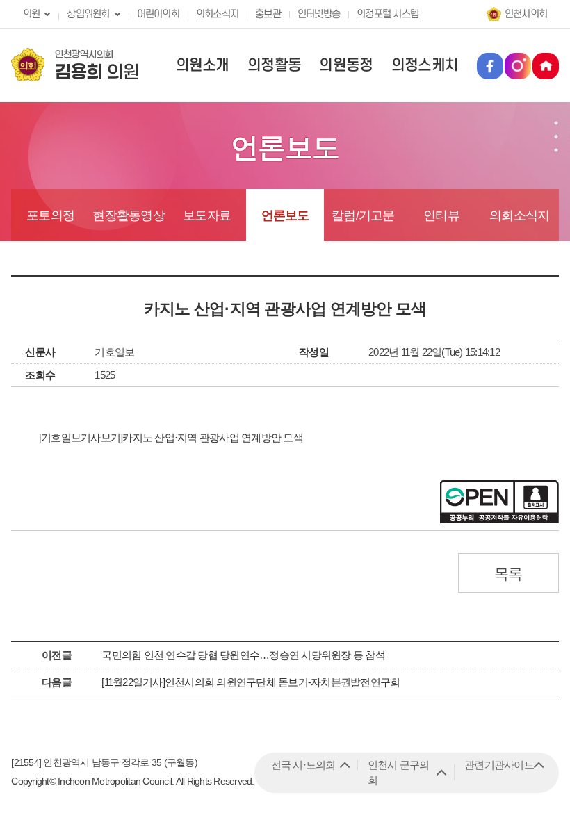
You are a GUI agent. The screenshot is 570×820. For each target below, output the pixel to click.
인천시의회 (526, 14)
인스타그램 (518, 66)
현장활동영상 (128, 215)
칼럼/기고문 (363, 215)
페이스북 (490, 66)
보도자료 (207, 215)
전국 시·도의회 (303, 765)
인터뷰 (441, 215)
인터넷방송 (319, 14)
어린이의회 (158, 14)
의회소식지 (217, 14)
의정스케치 (424, 65)
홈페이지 (545, 66)
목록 (508, 574)
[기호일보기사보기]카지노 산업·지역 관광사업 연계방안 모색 (171, 437)
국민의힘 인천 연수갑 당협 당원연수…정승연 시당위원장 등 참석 (243, 655)
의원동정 (346, 65)
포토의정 (50, 215)
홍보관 (268, 14)
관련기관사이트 (499, 765)
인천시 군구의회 (399, 772)
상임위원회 (88, 14)
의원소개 (202, 65)
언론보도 (285, 215)
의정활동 (274, 65)
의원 (31, 14)
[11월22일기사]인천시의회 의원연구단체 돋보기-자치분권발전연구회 (250, 682)
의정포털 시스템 (387, 14)
